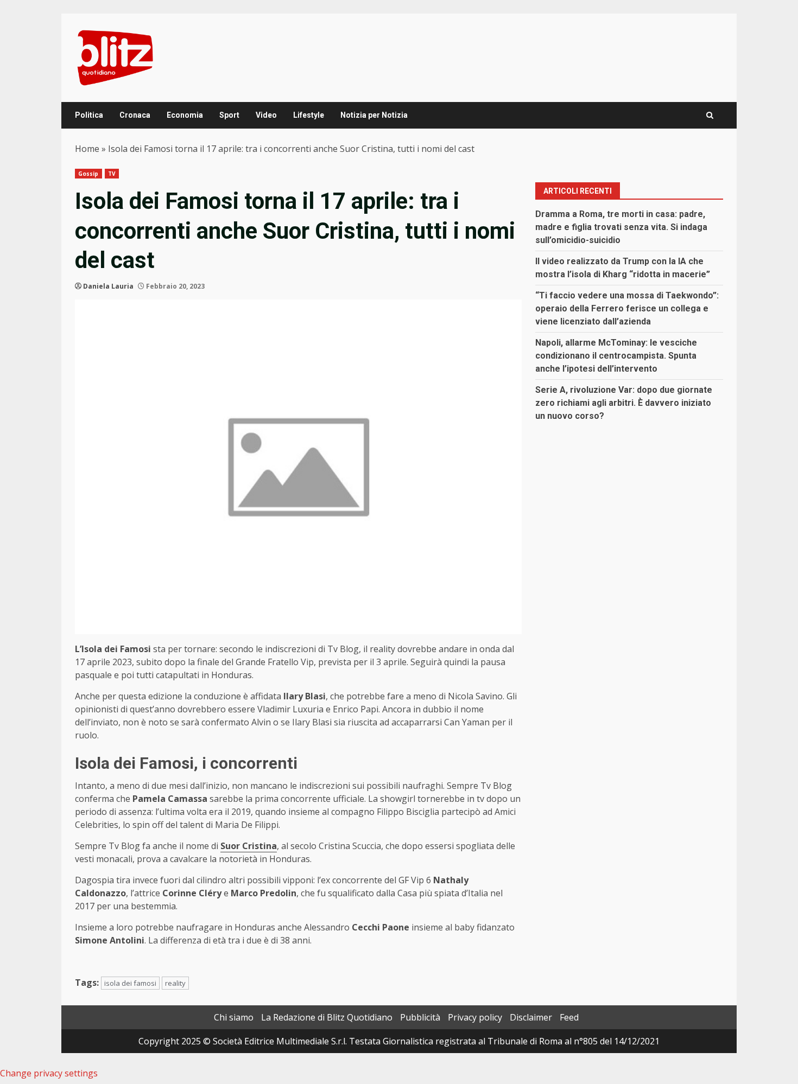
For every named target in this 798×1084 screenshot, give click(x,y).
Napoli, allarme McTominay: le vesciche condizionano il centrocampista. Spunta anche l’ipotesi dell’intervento (616, 355)
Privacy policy (475, 1017)
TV (112, 173)
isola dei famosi (130, 983)
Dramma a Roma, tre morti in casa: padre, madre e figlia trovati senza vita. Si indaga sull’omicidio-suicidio (621, 227)
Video (266, 115)
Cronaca (134, 115)
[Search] (709, 115)
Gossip (88, 173)
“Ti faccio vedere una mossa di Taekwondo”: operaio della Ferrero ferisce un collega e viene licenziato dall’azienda (627, 308)
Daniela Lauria (108, 286)
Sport (229, 115)
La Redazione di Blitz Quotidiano (326, 1017)
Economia (185, 115)
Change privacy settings (49, 1073)
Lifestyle (308, 115)
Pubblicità (420, 1017)
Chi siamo (234, 1017)
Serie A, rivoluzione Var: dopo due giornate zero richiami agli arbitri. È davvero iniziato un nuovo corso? (623, 403)
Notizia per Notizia (374, 115)
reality (175, 983)
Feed (569, 1017)
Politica (89, 115)
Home (87, 149)
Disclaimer (531, 1017)
